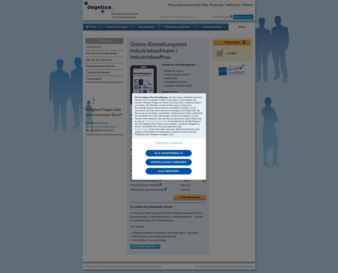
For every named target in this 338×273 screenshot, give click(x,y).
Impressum (176, 143)
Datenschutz (162, 143)
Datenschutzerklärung (156, 121)
